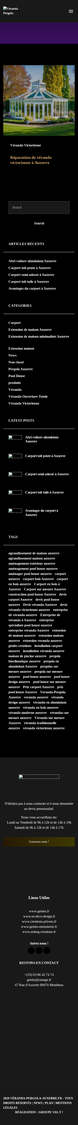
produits (14, 383)
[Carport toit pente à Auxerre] (15, 460)
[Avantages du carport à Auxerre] (15, 515)
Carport (14, 323)
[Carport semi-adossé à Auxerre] (15, 478)
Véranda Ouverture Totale (28, 396)
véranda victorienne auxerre (44, 728)
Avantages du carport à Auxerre (32, 288)
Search (39, 223)
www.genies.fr (39, 911)
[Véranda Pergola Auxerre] (13, 11)
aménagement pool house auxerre (33, 568)
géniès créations (19, 646)
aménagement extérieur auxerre (31, 563)
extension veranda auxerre (42, 640)
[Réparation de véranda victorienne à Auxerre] (39, 100)
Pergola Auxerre (20, 369)
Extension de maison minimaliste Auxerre (38, 336)
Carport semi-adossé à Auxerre (31, 275)
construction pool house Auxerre (32, 594)
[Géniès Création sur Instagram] (46, 950)
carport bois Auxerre (38, 579)
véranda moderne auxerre (27, 712)
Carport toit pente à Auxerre (29, 268)
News (12, 355)
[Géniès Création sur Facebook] (31, 950)
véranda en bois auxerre (40, 707)
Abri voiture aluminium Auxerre (32, 261)
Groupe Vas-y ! (51, 1112)
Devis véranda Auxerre (40, 604)
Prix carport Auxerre (38, 687)
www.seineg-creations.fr (39, 932)
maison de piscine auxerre (27, 656)
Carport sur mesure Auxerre (45, 589)
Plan (49, 1103)
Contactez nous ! (39, 841)
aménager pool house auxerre (30, 574)
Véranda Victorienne (25, 145)
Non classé (16, 362)
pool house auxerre (37, 676)
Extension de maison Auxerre (30, 329)
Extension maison (21, 348)
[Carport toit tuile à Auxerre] (15, 496)
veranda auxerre (36, 697)
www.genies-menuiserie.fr (39, 926)
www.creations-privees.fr (39, 921)
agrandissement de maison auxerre (33, 553)
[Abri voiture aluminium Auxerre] (15, 441)
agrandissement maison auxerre (31, 558)
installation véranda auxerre (43, 651)
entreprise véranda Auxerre (28, 630)
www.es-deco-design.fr (39, 916)
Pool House (16, 376)
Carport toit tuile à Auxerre (28, 281)
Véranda (14, 389)
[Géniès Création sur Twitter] (39, 950)
